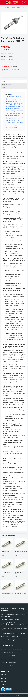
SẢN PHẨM (4, 678)
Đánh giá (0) (5, 87)
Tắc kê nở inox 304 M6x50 (7, 593)
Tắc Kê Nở (23, 7)
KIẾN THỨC (4, 681)
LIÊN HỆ (3, 684)
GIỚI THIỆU (4, 674)
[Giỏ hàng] (25, 3)
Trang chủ (3, 7)
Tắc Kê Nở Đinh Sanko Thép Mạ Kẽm (14, 8)
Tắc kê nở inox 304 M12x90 (19, 573)
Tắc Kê (18, 7)
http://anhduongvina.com (12, 640)
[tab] (14, 81)
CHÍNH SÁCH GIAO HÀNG (8, 655)
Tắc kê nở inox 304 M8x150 (5, 552)
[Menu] (2, 2)
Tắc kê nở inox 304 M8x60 (21, 593)
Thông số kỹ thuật (6, 84)
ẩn (10, 94)
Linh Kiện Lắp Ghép (11, 7)
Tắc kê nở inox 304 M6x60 (21, 551)
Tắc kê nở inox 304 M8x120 (5, 573)
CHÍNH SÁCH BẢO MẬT (7, 659)
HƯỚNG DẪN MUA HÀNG (8, 652)
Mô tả (3, 81)
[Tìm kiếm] (22, 2)
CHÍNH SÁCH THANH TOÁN (8, 662)
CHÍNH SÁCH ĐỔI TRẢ (7, 665)
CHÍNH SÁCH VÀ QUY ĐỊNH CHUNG (11, 649)
